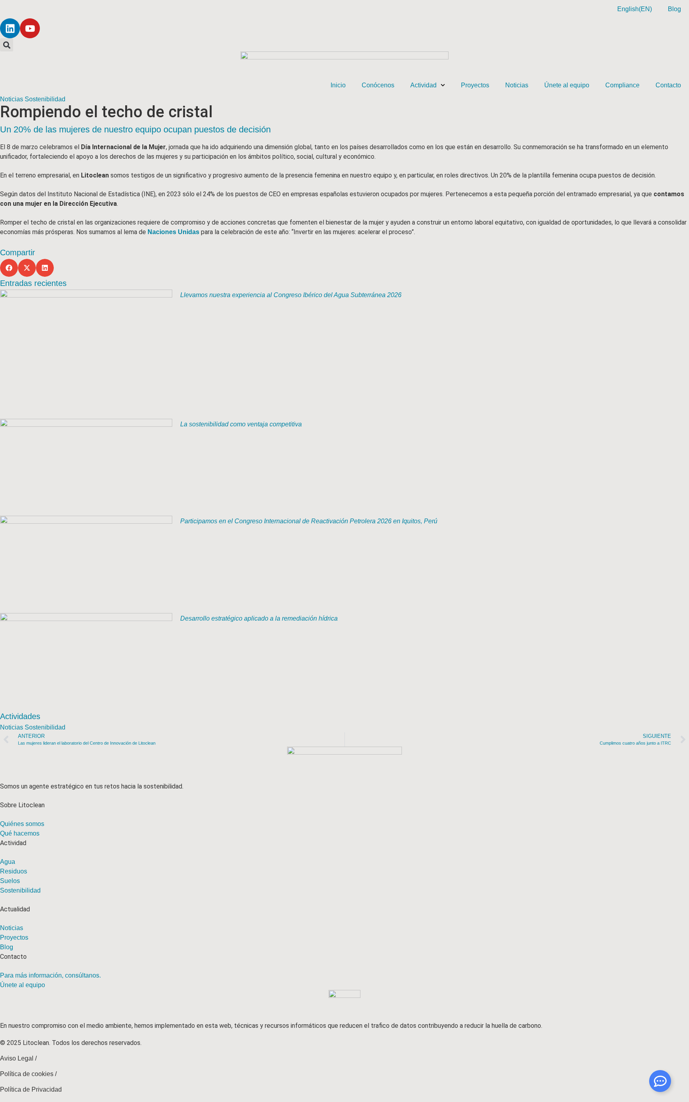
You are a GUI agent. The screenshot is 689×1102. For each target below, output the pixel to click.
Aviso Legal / (18, 1058)
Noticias (516, 85)
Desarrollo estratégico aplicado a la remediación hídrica (259, 618)
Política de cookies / (28, 1073)
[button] (6, 44)
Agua (7, 861)
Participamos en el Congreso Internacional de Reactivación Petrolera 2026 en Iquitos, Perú (308, 521)
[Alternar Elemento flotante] (660, 1081)
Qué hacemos (19, 833)
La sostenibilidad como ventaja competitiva (241, 424)
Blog (674, 9)
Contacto (668, 85)
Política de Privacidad (31, 1089)
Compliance (622, 85)
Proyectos (475, 85)
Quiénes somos (22, 823)
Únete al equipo (566, 85)
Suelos (10, 880)
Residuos (13, 871)
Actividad (423, 85)
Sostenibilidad (20, 890)
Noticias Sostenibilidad (32, 99)
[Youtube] (30, 28)
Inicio (338, 85)
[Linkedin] (10, 28)
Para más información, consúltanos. (50, 975)
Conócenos (378, 85)
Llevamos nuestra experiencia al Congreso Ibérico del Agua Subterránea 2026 (291, 295)
